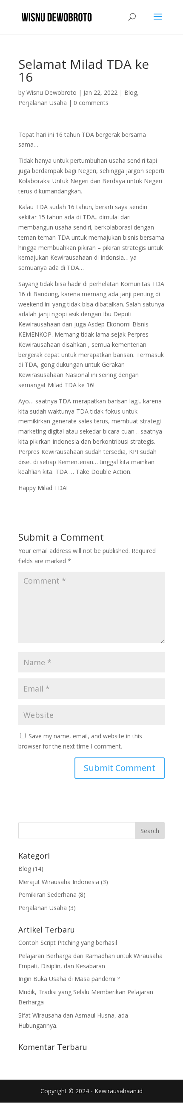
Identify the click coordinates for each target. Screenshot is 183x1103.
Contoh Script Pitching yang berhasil (67, 943)
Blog (130, 92)
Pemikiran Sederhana (47, 894)
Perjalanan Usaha (42, 103)
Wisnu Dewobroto (51, 92)
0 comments (91, 103)
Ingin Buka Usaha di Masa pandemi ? (69, 979)
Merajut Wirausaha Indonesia (58, 882)
